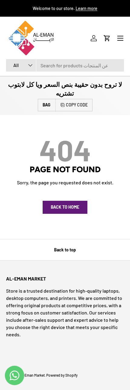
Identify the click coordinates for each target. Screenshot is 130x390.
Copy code (77, 104)
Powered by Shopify (62, 375)
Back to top (65, 249)
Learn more (86, 8)
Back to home (65, 207)
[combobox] (65, 65)
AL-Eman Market (31, 375)
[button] (107, 38)
